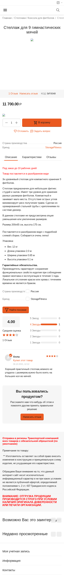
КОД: (43, 93)
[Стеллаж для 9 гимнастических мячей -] (32, 40)
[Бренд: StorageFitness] (3, 114)
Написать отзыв (29, 93)
